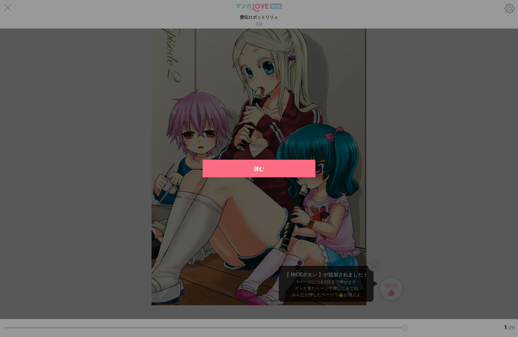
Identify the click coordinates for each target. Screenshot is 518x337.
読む (259, 168)
